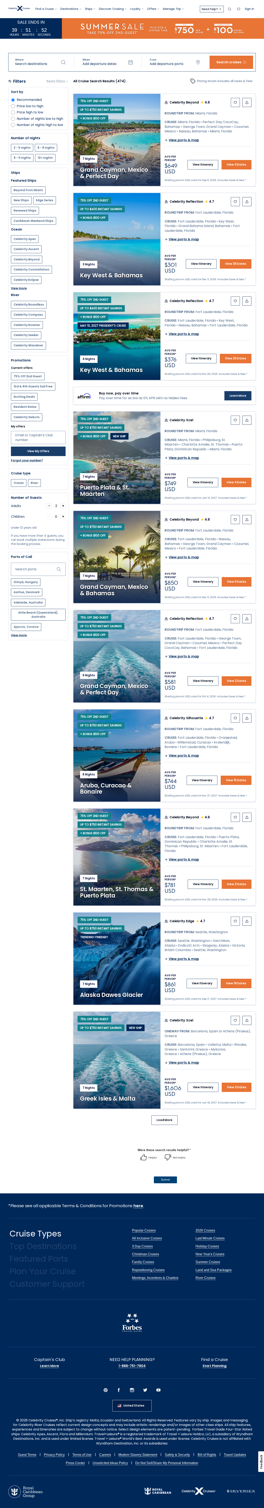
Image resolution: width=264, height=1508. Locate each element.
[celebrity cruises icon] (198, 1493)
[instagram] (132, 1390)
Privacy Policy (54, 1454)
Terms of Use (82, 1454)
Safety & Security (177, 1454)
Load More (164, 1120)
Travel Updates (235, 1454)
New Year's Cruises (210, 1254)
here (138, 1206)
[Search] (229, 9)
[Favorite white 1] (238, 9)
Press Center (75, 1463)
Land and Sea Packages (214, 1270)
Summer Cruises (208, 1262)
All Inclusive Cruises (147, 1238)
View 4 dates (236, 164)
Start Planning (214, 1366)
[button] (40, 62)
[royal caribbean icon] (157, 1493)
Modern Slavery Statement (137, 1454)
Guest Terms (27, 1454)
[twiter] (145, 1390)
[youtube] (158, 1390)
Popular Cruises (144, 1230)
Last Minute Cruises (210, 1238)
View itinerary (203, 164)
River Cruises (206, 1278)
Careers (105, 1454)
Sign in (249, 9)
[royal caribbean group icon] (25, 1497)
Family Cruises (143, 1262)
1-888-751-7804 (132, 1366)
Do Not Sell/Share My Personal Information (166, 1463)
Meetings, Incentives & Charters (155, 1278)
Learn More (238, 396)
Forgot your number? (27, 460)
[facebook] (119, 1390)
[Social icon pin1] (106, 1390)
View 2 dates (236, 681)
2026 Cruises (205, 1230)
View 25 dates (235, 358)
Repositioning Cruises (148, 1270)
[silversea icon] (241, 1494)
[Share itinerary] (246, 102)
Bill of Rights (207, 1454)
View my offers (38, 451)
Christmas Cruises (145, 1254)
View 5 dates (236, 582)
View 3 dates (236, 1087)
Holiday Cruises (207, 1246)
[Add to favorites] (235, 102)
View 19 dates (236, 983)
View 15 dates (236, 780)
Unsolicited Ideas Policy (110, 1463)
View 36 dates (235, 264)
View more (19, 288)
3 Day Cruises (142, 1246)
